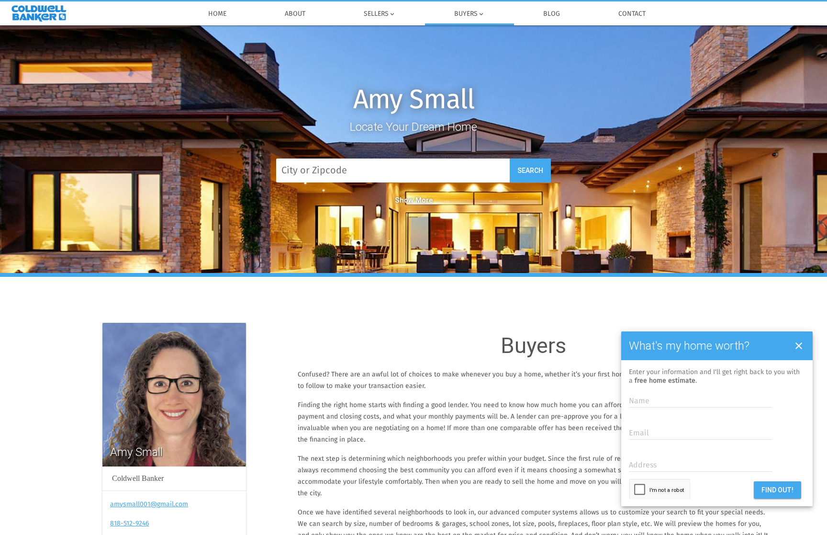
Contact (632, 14)
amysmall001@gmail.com (149, 504)
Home (217, 14)
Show (404, 200)
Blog (551, 14)
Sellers (380, 14)
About (295, 14)
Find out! (777, 490)
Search (530, 170)
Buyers (469, 14)
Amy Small (413, 100)
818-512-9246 (129, 523)
